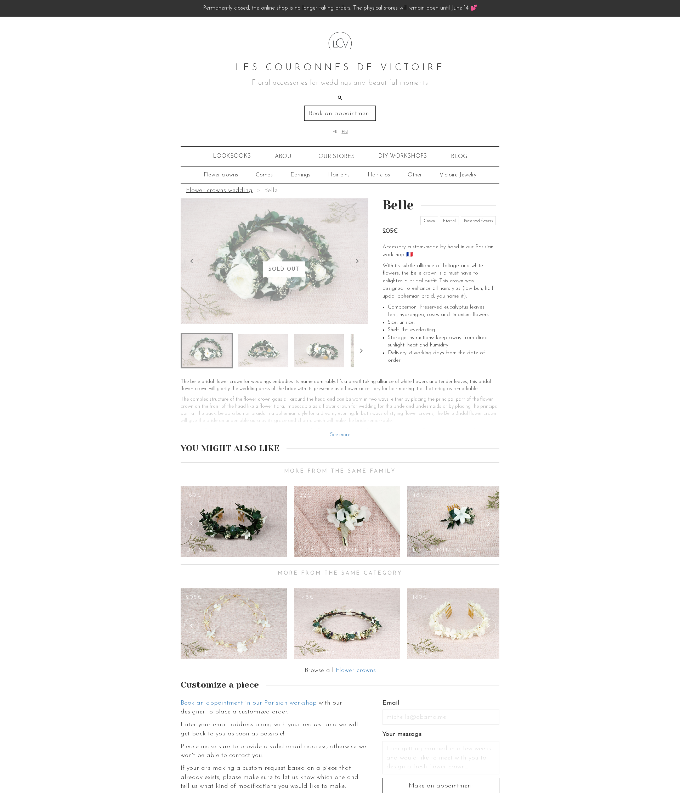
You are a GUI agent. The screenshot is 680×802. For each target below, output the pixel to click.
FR (335, 132)
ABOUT (285, 156)
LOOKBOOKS (232, 156)
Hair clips (379, 175)
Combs (264, 175)
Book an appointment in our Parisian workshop (249, 703)
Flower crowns (221, 175)
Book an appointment (340, 114)
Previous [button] (191, 523)
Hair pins (339, 175)
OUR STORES (336, 156)
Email (391, 703)
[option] (234, 521)
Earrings (300, 175)
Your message (402, 734)
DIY (402, 156)
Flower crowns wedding (219, 190)
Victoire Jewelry (458, 175)
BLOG (459, 156)
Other (415, 175)
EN (345, 132)
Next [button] (488, 523)
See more (340, 434)
